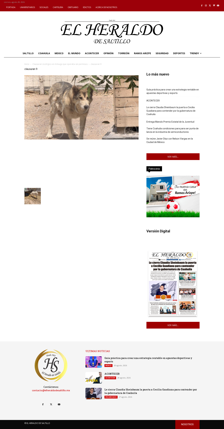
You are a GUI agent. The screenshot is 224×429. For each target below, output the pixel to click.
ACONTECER (153, 100)
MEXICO (108, 365)
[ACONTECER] (93, 378)
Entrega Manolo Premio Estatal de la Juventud (170, 121)
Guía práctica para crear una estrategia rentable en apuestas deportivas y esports (172, 91)
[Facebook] (202, 6)
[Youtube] (218, 6)
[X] (210, 6)
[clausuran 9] (81, 138)
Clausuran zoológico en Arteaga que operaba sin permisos (60, 64)
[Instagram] (206, 6)
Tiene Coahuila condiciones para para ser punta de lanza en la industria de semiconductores (172, 130)
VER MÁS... (173, 156)
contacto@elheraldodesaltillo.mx (51, 390)
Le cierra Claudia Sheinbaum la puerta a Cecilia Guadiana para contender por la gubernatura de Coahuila (170, 111)
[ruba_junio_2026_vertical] (173, 216)
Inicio (26, 64)
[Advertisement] (81, 163)
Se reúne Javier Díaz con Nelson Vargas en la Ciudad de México (169, 140)
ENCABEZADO (111, 397)
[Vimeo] (214, 6)
